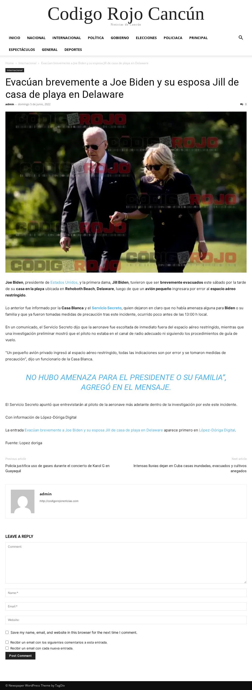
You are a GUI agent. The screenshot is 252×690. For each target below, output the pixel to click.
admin (9, 104)
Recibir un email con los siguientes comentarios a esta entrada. (59, 642)
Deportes (73, 49)
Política (96, 37)
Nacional (36, 37)
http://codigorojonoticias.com (59, 501)
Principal (198, 37)
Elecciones (146, 37)
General (50, 49)
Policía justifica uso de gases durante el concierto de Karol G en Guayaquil (57, 468)
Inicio (14, 37)
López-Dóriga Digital (217, 430)
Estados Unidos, (64, 282)
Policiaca (173, 37)
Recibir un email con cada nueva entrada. (41, 648)
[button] (241, 38)
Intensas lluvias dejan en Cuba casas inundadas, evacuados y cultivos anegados (190, 468)
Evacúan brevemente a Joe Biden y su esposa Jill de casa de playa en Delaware (94, 430)
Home (9, 63)
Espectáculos (22, 49)
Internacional (66, 37)
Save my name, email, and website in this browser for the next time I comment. (74, 632)
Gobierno (120, 37)
